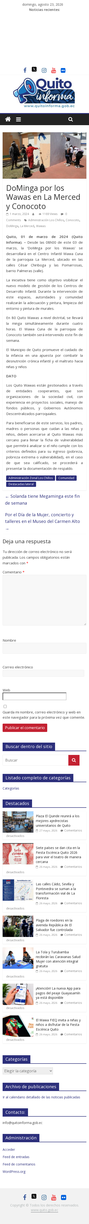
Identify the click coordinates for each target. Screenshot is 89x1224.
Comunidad (66, 478)
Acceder (9, 1149)
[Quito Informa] (44, 79)
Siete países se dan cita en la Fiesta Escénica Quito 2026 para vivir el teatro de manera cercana (58, 854)
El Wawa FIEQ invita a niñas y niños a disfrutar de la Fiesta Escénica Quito (58, 1025)
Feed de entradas (16, 1157)
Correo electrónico (18, 667)
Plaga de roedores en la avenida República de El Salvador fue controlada (54, 925)
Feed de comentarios (19, 1164)
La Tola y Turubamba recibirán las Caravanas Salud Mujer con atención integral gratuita (58, 959)
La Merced (27, 226)
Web (6, 690)
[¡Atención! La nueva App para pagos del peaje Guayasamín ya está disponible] (18, 986)
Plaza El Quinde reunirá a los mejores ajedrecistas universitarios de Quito (58, 820)
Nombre (9, 640)
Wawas (41, 226)
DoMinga (12, 226)
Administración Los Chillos (46, 220)
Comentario (13, 572)
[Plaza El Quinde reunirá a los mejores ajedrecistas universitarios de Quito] (18, 814)
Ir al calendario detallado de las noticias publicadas (41, 1097)
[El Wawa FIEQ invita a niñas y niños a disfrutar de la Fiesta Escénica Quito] (18, 1018)
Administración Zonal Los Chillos (31, 478)
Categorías (11, 788)
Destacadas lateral (21, 484)
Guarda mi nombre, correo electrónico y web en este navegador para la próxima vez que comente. (44, 715)
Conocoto (72, 220)
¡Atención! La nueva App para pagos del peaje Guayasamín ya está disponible (58, 993)
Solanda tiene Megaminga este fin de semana (42, 499)
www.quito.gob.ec (44, 1210)
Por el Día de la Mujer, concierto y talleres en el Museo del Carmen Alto (42, 521)
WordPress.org (14, 1171)
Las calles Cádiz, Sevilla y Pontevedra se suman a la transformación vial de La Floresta (56, 891)
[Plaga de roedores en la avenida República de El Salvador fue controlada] (18, 918)
